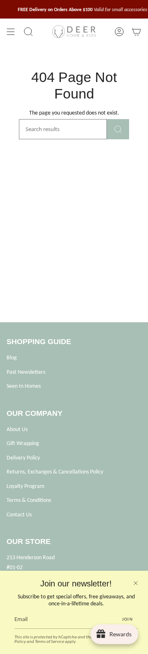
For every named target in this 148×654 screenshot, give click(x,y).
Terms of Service (49, 641)
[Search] (118, 129)
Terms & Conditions (29, 500)
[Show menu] (11, 32)
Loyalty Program (25, 486)
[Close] (136, 583)
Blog (12, 357)
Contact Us (19, 514)
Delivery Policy (23, 457)
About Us (17, 429)
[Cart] (136, 32)
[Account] (119, 32)
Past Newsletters (26, 371)
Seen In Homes (24, 385)
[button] (28, 32)
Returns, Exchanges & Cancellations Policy (55, 471)
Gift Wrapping (23, 443)
